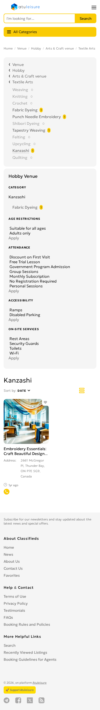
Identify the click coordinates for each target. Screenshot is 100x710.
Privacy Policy (16, 603)
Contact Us (13, 568)
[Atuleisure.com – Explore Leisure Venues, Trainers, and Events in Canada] (25, 9)
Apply (13, 237)
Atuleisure (40, 682)
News (8, 554)
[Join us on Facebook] (18, 700)
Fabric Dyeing (25, 109)
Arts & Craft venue (60, 48)
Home (8, 48)
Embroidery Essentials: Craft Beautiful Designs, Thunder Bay (26, 453)
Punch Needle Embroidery (36, 116)
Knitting (20, 96)
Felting (18, 137)
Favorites (12, 575)
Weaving (20, 89)
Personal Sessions (25, 286)
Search (10, 645)
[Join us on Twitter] (30, 700)
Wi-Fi (13, 353)
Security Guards (23, 343)
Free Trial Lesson (24, 261)
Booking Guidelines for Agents (30, 659)
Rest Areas (18, 338)
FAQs (8, 617)
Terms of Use (15, 596)
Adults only (19, 233)
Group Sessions (23, 271)
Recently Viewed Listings (25, 652)
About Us (12, 561)
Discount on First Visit (29, 257)
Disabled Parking (24, 314)
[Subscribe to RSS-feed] (41, 700)
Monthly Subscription (29, 276)
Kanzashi (20, 150)
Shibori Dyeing (26, 123)
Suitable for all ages (27, 228)
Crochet (19, 103)
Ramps (15, 309)
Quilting (19, 157)
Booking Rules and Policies (27, 624)
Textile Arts (86, 48)
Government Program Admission (39, 266)
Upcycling (21, 143)
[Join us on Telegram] (6, 700)
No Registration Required (32, 281)
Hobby (36, 48)
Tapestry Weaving (28, 130)
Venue (21, 48)
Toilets (15, 348)
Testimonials (14, 610)
